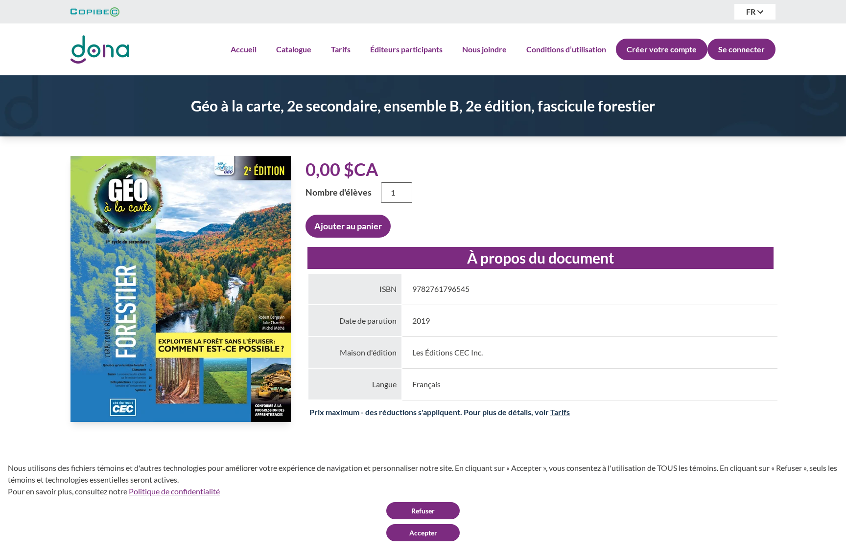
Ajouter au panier (348, 226)
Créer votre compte (662, 49)
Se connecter (741, 49)
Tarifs (341, 49)
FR (751, 11)
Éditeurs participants (406, 49)
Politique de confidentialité (174, 491)
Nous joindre (484, 49)
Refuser (423, 511)
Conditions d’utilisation (566, 49)
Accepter (423, 533)
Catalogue (293, 49)
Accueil (244, 49)
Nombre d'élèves (339, 192)
